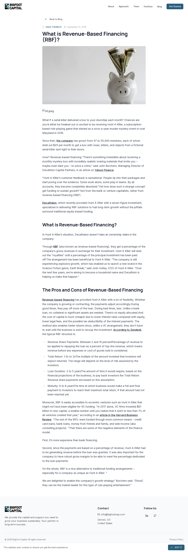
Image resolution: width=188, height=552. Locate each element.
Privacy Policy (176, 539)
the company (64, 140)
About (111, 6)
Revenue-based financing (58, 299)
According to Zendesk (127, 329)
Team (136, 6)
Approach (124, 6)
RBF (55, 246)
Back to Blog (55, 19)
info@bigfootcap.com (113, 514)
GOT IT (178, 547)
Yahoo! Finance (104, 170)
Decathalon (49, 202)
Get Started (175, 6)
